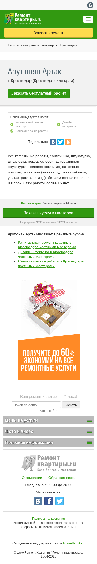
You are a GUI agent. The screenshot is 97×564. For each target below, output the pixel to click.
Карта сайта (49, 411)
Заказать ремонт (48, 33)
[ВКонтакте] (53, 142)
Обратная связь (61, 477)
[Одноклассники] (68, 142)
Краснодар (68, 45)
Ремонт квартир (31, 203)
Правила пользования (48, 519)
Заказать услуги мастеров (48, 213)
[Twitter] (60, 142)
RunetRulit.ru (74, 543)
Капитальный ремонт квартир (31, 45)
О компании (32, 477)
